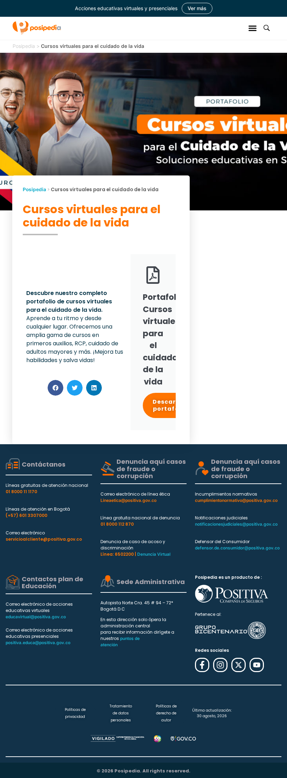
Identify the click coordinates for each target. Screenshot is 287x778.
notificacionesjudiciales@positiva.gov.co (236, 524)
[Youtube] (257, 665)
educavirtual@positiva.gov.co (36, 616)
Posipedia (24, 46)
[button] (252, 28)
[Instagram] (220, 665)
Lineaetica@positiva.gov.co (128, 500)
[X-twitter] (238, 665)
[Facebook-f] (202, 665)
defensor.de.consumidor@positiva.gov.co (237, 547)
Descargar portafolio (170, 405)
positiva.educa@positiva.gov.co (38, 642)
